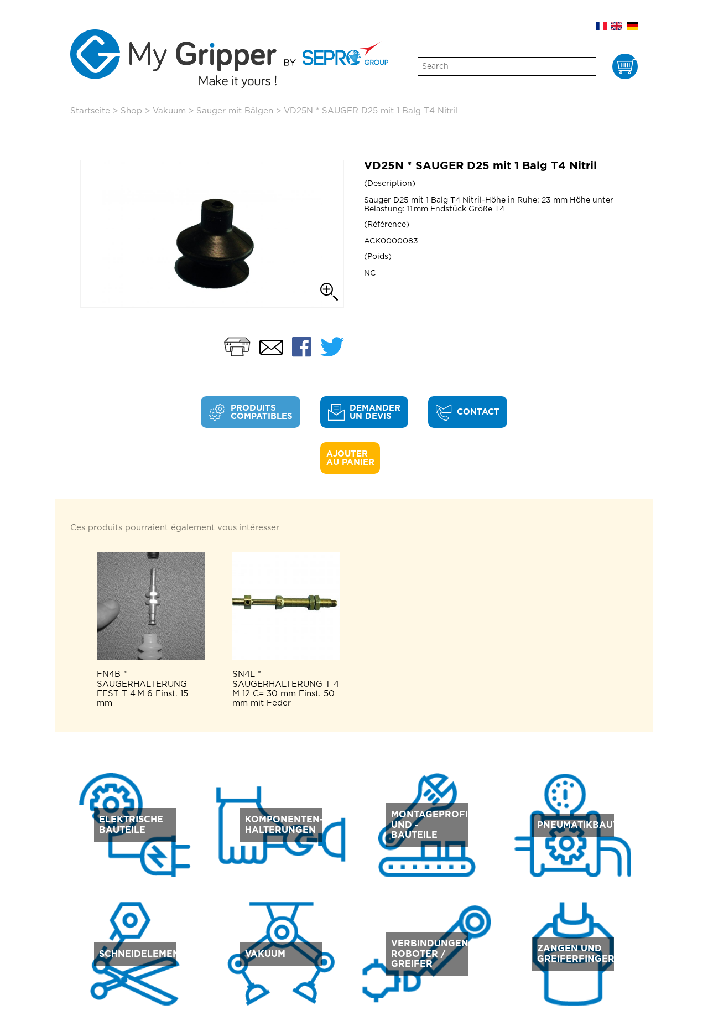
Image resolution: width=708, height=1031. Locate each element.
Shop (131, 111)
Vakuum (169, 111)
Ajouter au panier (350, 458)
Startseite (90, 111)
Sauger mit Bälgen (234, 111)
